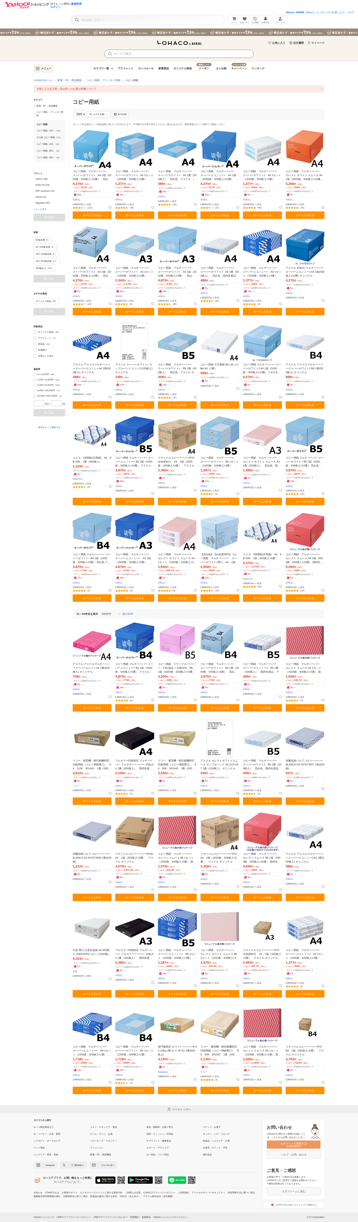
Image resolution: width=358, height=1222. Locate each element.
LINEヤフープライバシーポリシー (74, 1217)
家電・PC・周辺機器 (69, 80)
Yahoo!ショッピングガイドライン (170, 1217)
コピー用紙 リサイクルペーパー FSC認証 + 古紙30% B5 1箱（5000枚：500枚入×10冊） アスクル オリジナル (177, 668)
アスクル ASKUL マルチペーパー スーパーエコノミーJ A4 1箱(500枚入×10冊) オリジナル (305, 271)
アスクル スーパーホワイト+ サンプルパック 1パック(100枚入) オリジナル (134, 368)
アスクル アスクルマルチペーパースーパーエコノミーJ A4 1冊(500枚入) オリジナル (305, 857)
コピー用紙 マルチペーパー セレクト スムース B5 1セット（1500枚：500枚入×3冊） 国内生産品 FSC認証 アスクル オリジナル (177, 858)
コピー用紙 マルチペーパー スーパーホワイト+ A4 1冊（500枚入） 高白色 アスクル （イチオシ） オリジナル (177, 175)
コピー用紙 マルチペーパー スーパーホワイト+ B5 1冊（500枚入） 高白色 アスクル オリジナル (177, 368)
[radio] (35, 374)
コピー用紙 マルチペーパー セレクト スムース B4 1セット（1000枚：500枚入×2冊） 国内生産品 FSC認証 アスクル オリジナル (262, 1051)
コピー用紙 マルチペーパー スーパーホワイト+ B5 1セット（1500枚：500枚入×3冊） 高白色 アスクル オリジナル (219, 462)
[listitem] (179, 89)
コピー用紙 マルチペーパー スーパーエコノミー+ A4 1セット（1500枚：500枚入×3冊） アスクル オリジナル (262, 272)
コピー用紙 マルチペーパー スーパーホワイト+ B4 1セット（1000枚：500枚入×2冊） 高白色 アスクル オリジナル (134, 1051)
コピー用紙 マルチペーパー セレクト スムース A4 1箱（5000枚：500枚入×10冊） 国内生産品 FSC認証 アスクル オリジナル (304, 558)
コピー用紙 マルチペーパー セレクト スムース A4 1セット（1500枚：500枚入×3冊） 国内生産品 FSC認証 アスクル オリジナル (304, 668)
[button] (98, 114)
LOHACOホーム (43, 80)
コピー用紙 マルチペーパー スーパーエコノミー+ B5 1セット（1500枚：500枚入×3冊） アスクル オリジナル (177, 954)
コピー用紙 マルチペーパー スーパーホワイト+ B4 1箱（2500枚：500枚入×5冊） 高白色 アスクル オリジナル (92, 558)
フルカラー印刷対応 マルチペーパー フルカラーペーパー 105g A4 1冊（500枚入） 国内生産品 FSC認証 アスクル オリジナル (134, 764)
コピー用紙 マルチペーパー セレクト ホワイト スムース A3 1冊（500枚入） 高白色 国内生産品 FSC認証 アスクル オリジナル (261, 462)
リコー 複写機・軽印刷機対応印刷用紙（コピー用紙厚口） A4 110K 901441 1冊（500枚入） (92, 764)
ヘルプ (350, 12)
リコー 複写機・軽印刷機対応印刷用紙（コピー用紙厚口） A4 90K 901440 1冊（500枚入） (177, 764)
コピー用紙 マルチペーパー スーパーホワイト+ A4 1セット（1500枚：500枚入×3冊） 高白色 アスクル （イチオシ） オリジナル (134, 175)
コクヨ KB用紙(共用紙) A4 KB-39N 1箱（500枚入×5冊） (262, 556)
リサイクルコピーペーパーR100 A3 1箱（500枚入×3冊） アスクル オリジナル (134, 857)
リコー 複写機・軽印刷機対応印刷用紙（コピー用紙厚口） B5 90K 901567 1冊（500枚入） (219, 1051)
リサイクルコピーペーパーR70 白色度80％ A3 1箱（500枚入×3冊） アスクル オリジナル (262, 954)
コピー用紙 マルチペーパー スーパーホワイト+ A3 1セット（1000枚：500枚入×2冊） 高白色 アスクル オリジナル (134, 272)
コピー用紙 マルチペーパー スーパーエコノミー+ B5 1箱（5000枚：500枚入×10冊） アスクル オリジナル (134, 462)
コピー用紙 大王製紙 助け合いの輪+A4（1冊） (219, 366)
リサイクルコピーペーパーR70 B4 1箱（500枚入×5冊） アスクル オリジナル (305, 1050)
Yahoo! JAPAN (295, 12)
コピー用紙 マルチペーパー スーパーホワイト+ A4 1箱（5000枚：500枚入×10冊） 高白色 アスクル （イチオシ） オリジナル (92, 175)
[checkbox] (35, 332)
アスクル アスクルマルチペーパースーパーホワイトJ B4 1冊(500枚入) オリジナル (304, 368)
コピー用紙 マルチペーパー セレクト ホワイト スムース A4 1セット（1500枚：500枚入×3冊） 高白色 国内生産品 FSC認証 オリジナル (176, 558)
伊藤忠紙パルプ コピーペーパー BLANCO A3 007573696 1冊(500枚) (92, 857)
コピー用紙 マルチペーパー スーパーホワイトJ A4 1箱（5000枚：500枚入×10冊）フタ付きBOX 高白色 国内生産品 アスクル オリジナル (262, 368)
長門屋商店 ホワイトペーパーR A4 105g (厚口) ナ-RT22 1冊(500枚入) (177, 1050)
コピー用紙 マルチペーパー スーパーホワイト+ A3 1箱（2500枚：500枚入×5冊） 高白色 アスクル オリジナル (177, 272)
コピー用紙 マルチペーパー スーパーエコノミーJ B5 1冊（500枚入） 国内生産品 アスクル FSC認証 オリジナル (262, 668)
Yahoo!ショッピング (44, 1217)
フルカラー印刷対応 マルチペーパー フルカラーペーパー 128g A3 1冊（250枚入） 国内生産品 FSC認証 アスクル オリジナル (134, 954)
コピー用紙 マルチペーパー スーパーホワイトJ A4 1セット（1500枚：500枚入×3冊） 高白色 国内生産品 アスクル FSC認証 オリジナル (262, 175)
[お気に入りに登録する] (110, 207)
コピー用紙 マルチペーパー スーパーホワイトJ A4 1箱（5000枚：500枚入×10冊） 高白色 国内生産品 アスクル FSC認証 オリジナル (92, 272)
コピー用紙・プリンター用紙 (103, 80)
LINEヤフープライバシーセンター (110, 1217)
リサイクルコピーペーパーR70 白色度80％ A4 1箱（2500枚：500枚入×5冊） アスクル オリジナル (177, 462)
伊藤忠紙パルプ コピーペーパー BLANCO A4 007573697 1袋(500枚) (305, 764)
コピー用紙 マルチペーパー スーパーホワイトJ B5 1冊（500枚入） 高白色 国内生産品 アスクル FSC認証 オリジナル (262, 764)
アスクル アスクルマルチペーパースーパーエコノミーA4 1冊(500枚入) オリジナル (92, 368)
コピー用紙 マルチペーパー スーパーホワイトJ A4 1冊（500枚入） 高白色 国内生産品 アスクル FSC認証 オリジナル (219, 272)
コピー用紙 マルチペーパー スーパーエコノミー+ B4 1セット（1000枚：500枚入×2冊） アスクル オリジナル (92, 1051)
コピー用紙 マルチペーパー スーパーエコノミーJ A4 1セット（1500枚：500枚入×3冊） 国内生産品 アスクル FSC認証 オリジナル (305, 954)
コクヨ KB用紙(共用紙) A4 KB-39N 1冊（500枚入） (92, 459)
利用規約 (134, 1217)
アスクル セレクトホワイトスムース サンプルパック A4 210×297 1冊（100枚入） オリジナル (219, 764)
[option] (49, 179)
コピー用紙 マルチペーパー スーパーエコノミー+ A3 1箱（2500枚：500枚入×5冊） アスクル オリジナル (133, 558)
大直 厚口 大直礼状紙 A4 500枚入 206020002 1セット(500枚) (91, 952)
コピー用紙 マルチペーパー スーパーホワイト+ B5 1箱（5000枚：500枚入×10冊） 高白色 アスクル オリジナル (305, 462)
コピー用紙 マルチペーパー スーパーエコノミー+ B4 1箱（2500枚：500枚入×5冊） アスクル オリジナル (134, 668)
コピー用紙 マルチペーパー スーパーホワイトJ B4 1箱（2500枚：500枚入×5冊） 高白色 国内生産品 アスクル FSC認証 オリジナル (219, 668)
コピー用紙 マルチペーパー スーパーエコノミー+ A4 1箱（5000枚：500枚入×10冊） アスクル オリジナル (219, 175)
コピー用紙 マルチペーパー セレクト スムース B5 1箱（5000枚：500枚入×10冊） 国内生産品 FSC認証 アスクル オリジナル (261, 858)
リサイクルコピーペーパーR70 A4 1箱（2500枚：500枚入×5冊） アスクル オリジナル (219, 857)
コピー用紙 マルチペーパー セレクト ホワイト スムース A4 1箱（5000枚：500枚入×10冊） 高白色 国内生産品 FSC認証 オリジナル (305, 175)
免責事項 (146, 1217)
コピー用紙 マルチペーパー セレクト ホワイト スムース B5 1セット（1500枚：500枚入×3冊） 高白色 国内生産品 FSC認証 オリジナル (219, 954)
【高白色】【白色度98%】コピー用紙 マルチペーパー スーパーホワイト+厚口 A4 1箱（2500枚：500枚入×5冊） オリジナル (219, 558)
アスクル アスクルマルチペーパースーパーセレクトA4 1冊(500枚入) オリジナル (91, 667)
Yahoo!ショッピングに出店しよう (325, 12)
